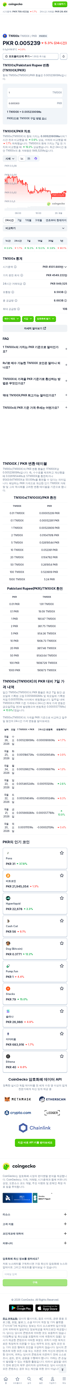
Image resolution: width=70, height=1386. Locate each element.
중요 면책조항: (10, 1318)
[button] (35, 328)
